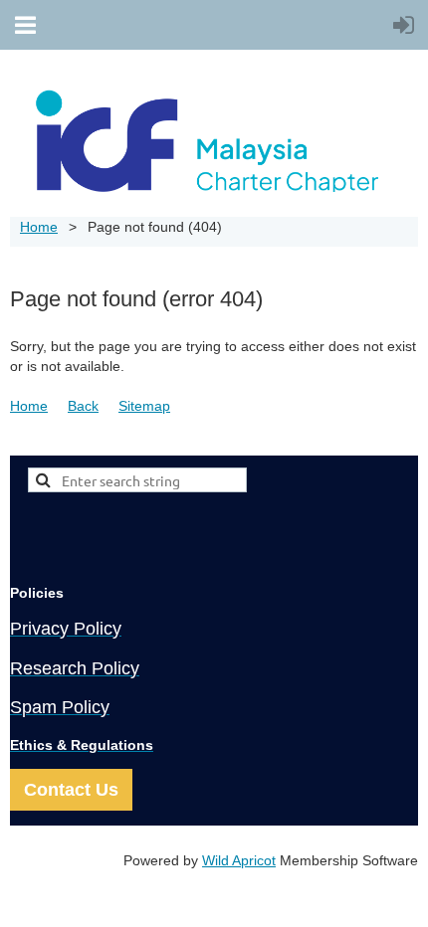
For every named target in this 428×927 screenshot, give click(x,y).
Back (83, 406)
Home (39, 227)
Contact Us (71, 790)
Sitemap (144, 406)
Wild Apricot (239, 860)
